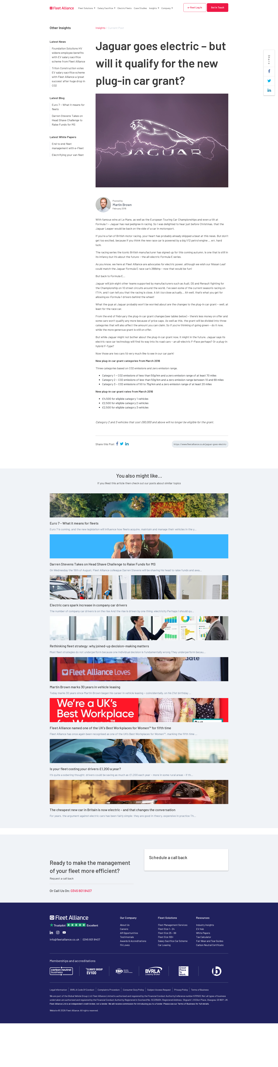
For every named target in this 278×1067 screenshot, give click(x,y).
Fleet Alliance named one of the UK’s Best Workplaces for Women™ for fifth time (110, 728)
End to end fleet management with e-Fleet (68, 146)
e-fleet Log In (195, 7)
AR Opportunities (129, 932)
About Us (125, 924)
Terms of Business (200, 989)
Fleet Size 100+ (165, 937)
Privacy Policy (181, 989)
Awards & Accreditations (133, 941)
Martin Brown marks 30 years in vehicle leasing (85, 687)
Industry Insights (205, 924)
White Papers (203, 932)
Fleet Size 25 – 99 (167, 932)
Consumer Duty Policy (133, 989)
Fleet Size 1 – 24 (166, 928)
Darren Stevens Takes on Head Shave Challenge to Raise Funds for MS (67, 120)
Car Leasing (164, 945)
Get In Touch (217, 7)
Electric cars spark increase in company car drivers (88, 605)
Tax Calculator (203, 937)
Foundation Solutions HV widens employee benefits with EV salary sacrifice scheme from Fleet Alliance (68, 55)
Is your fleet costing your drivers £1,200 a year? (85, 769)
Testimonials (127, 937)
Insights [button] (153, 8)
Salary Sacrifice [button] (105, 8)
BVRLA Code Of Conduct (82, 989)
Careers (124, 928)
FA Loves (125, 945)
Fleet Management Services (172, 924)
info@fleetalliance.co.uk (64, 939)
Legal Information (58, 989)
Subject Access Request (159, 989)
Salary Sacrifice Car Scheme (173, 941)
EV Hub (200, 928)
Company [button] (166, 8)
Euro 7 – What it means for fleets (68, 107)
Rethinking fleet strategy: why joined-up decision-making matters (99, 646)
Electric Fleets (125, 8)
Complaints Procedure (109, 989)
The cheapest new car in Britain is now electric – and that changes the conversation (112, 810)
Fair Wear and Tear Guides (209, 941)
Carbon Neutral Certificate (210, 945)
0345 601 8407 (81, 890)
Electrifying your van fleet (68, 155)
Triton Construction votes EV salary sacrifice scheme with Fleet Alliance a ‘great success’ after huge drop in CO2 (68, 76)
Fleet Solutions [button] (85, 8)
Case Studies (140, 8)
